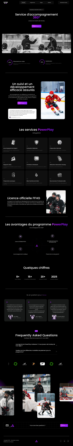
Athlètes (49, 2)
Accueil (23, 2)
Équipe (41, 2)
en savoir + (63, 183)
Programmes (32, 2)
